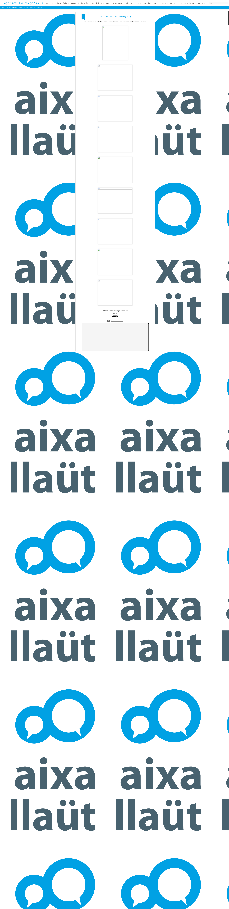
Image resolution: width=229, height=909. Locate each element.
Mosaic (21, 7)
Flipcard (8, 7)
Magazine (14, 7)
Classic (3, 7)
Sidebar (26, 7)
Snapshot (32, 7)
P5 (118, 313)
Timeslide (39, 7)
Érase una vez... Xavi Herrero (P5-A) (115, 17)
